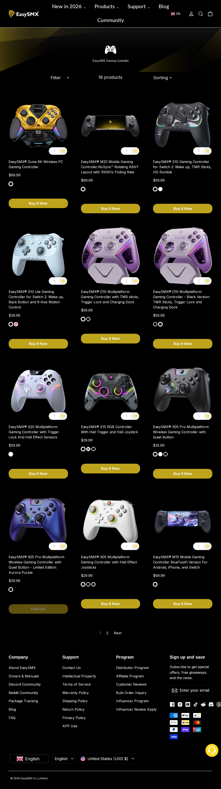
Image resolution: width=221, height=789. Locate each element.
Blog (12, 709)
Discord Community (25, 684)
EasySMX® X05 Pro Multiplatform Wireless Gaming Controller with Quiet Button (181, 432)
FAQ (12, 718)
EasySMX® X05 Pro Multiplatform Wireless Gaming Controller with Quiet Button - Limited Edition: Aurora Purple (36, 565)
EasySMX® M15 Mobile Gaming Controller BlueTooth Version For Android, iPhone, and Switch (180, 562)
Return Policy (73, 709)
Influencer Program (132, 701)
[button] (177, 13)
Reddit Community (23, 693)
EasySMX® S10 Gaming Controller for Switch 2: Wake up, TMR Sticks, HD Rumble (182, 167)
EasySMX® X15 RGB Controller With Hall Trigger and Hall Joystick (109, 429)
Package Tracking (23, 701)
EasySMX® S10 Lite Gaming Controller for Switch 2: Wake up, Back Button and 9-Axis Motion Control (36, 299)
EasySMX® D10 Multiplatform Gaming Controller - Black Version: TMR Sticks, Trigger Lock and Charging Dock (181, 299)
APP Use (69, 726)
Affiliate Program (130, 676)
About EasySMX (22, 668)
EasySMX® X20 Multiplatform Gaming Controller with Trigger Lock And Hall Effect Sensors (34, 432)
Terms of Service (76, 684)
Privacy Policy (74, 718)
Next (118, 633)
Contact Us (71, 668)
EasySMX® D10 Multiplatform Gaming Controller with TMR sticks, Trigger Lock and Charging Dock (110, 296)
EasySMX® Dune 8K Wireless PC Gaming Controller (36, 164)
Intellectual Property (79, 676)
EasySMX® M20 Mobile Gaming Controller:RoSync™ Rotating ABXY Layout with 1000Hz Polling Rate (110, 167)
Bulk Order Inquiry (131, 693)
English (61, 758)
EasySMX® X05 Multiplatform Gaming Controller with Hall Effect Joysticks (109, 562)
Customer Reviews (131, 684)
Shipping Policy (75, 701)
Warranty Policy (75, 693)
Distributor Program (132, 668)
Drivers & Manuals (24, 676)
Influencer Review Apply (136, 709)
